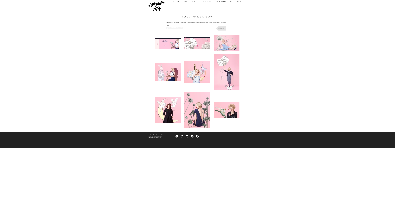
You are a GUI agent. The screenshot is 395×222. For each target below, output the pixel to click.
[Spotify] (192, 136)
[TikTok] (197, 136)
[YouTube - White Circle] (187, 136)
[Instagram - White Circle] (176, 136)
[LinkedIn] (182, 136)
